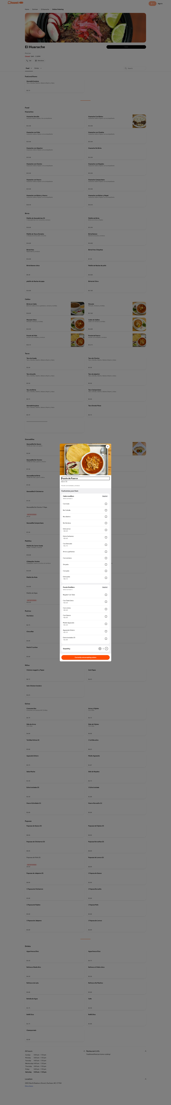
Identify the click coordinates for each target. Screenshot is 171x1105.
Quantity (66, 649)
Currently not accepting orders (85, 657)
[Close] (108, 447)
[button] (85, 459)
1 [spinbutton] (103, 649)
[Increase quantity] (106, 648)
